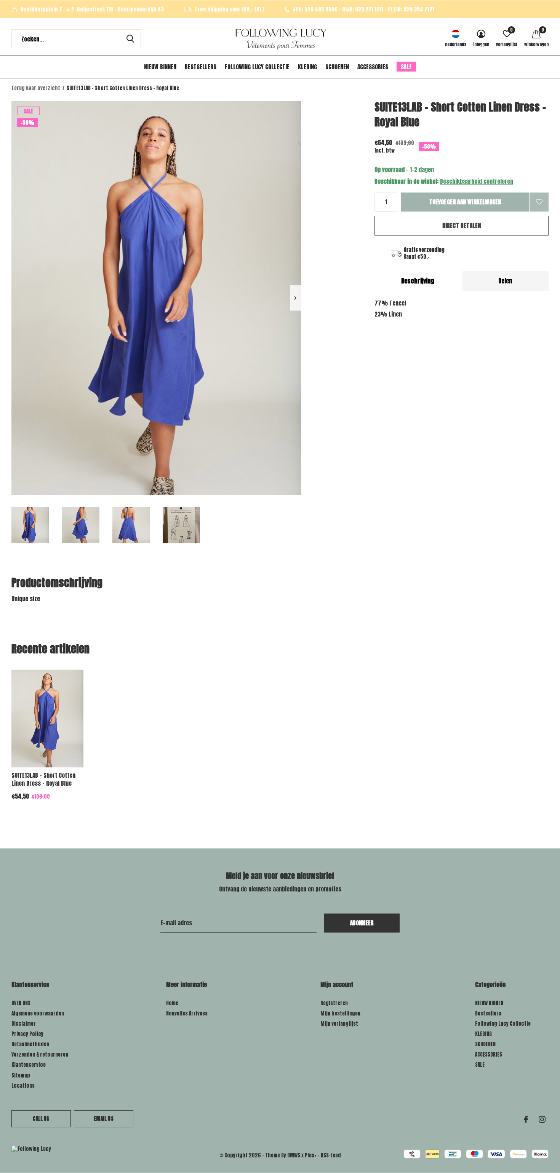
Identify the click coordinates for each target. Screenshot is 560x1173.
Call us (41, 1118)
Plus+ (311, 1155)
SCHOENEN (337, 66)
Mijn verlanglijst (339, 1023)
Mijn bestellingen (340, 1013)
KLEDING (307, 66)
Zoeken (130, 38)
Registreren (334, 1003)
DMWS (293, 1155)
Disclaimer (23, 1023)
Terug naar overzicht (35, 88)
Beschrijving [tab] (417, 280)
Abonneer (362, 922)
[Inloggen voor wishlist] (539, 202)
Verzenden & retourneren (39, 1054)
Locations (23, 1085)
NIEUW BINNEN (160, 66)
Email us (103, 1118)
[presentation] (295, 298)
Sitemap (20, 1075)
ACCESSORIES (372, 66)
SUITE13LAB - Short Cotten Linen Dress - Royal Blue (43, 779)
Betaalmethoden (30, 1044)
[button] (30, 525)
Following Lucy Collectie (257, 66)
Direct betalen (461, 225)
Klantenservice (28, 1064)
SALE (406, 66)
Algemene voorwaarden (37, 1013)
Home (172, 1003)
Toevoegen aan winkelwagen (465, 201)
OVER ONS (20, 1003)
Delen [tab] (505, 280)
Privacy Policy (27, 1034)
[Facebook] (526, 1119)
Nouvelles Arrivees (187, 1013)
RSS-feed (331, 1155)
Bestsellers (200, 66)
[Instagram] (542, 1119)
